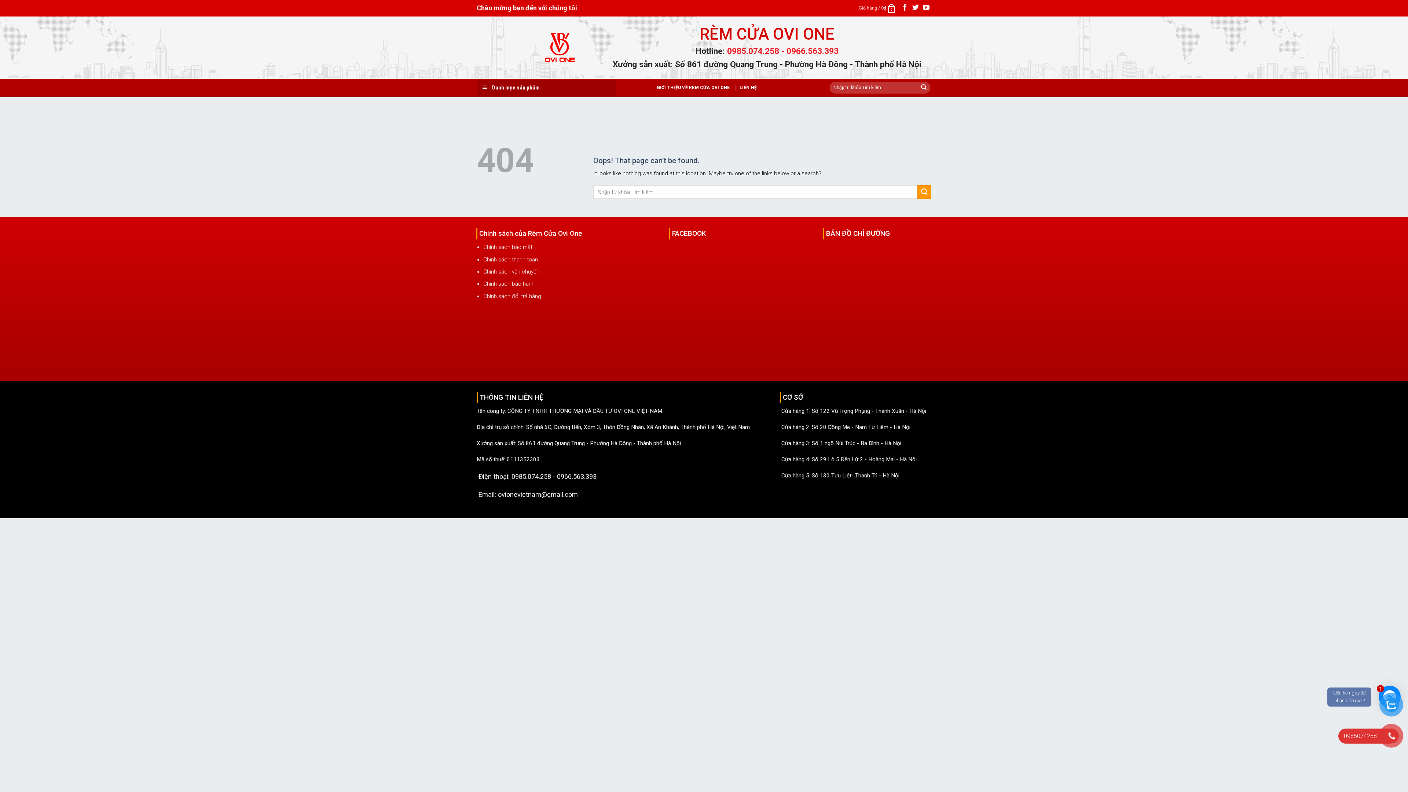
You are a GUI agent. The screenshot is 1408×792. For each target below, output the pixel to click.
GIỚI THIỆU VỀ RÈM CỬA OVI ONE (693, 87)
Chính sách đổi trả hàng (512, 296)
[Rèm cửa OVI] (560, 52)
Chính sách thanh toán (510, 259)
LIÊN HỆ (748, 87)
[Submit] (924, 88)
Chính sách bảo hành (509, 283)
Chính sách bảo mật (507, 247)
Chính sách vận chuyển (511, 271)
